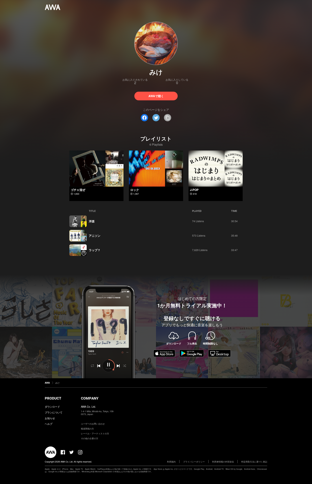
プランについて (53, 412)
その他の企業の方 (89, 438)
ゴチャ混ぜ (78, 190)
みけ (57, 382)
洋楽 (92, 221)
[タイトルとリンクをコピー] (167, 117)
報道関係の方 (87, 428)
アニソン (94, 236)
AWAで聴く (156, 96)
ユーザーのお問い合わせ (93, 423)
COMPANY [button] (89, 398)
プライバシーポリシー (194, 461)
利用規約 (171, 461)
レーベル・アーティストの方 (95, 433)
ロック (134, 190)
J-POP (194, 190)
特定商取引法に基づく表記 (254, 461)
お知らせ (50, 418)
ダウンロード (52, 406)
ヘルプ (48, 424)
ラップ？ (94, 250)
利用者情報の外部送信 (223, 461)
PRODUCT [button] (53, 398)
